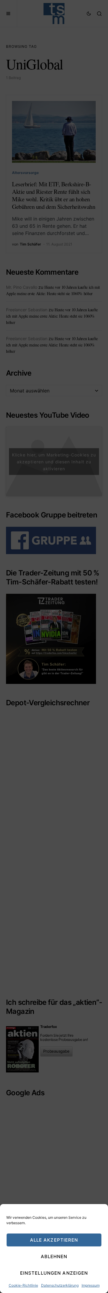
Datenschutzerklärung (60, 1285)
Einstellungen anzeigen (54, 1273)
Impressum (91, 1285)
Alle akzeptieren (54, 1240)
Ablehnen (54, 1256)
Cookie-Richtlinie (23, 1285)
